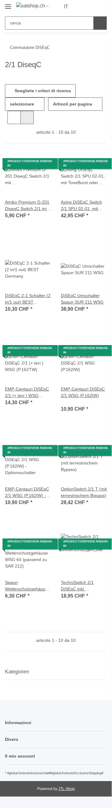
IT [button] (66, 6)
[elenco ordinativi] (91, 7)
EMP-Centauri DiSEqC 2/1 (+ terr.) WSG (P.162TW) (27, 393)
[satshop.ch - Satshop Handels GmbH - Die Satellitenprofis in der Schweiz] (33, 6)
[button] (82, 7)
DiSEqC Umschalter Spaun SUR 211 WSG (82, 299)
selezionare (22, 104)
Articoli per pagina (72, 104)
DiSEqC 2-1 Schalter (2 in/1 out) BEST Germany (28, 299)
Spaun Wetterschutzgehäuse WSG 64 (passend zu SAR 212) (26, 586)
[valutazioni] (69, 402)
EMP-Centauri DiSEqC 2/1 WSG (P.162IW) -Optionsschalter (27, 492)
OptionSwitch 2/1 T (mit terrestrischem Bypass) (84, 492)
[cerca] (100, 23)
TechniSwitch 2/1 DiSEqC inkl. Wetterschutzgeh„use (82, 586)
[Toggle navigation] (8, 4)
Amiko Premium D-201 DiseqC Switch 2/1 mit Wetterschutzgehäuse (27, 206)
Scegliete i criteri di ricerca (42, 90)
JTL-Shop (66, 789)
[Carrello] (101, 7)
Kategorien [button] (17, 671)
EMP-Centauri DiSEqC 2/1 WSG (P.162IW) (83, 392)
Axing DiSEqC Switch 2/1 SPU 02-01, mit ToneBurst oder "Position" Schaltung (81, 206)
